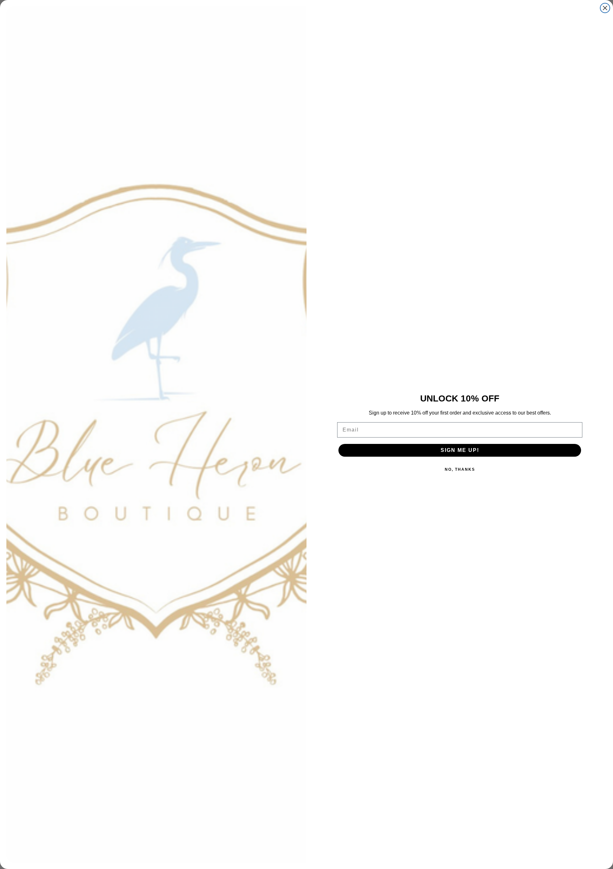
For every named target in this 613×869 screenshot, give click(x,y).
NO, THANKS (460, 469)
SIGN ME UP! (460, 450)
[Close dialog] (605, 8)
